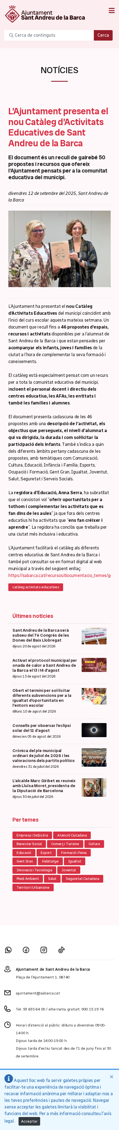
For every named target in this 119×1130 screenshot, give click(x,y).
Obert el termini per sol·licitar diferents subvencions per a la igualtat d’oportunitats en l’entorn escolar (41, 698)
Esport (46, 853)
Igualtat (74, 861)
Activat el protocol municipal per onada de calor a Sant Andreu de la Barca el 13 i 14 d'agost (44, 665)
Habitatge (50, 861)
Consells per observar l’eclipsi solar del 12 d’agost (41, 728)
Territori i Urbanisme (33, 887)
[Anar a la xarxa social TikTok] (61, 949)
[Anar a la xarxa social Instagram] (43, 949)
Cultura (94, 844)
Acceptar (29, 1121)
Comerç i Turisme (65, 844)
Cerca (103, 35)
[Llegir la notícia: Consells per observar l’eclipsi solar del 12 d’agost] (94, 729)
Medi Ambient (28, 879)
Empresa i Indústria (32, 835)
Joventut (68, 870)
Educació (24, 853)
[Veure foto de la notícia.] (59, 248)
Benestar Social (29, 844)
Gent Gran (25, 861)
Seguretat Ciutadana (82, 879)
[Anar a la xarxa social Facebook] (26, 949)
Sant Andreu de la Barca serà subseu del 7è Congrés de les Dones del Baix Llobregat (40, 635)
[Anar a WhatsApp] (8, 949)
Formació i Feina (74, 853)
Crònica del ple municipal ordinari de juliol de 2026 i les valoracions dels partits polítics (43, 755)
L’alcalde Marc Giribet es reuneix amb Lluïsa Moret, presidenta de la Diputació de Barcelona (44, 785)
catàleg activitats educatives (35, 587)
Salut (52, 879)
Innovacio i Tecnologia (34, 870)
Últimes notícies (32, 616)
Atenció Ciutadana (72, 835)
